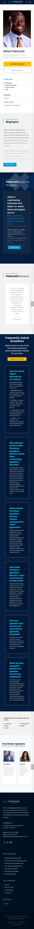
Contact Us (8, 893)
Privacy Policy (11, 922)
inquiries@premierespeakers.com (17, 836)
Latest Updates (9, 890)
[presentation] (32, 303)
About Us (7, 885)
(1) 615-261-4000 (13, 832)
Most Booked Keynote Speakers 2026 (16, 860)
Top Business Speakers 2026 (13, 858)
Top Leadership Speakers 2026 (13, 866)
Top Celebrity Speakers (11, 868)
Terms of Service (17, 924)
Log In (6, 903)
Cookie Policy (21, 922)
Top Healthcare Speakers (12, 871)
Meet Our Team (9, 887)
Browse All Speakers (10, 874)
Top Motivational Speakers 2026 (14, 863)
